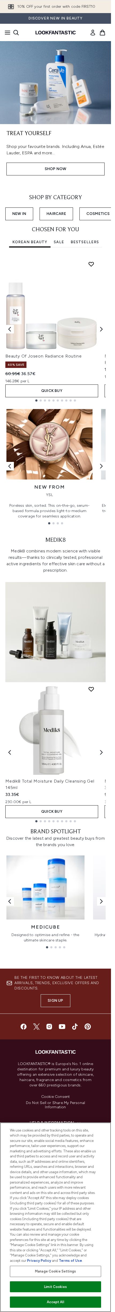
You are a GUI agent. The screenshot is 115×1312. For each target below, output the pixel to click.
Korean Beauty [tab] (29, 242)
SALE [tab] (59, 242)
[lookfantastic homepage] (56, 32)
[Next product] (101, 752)
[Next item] (101, 329)
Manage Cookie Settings (55, 1271)
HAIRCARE (56, 213)
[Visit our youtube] (62, 1026)
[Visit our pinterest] (87, 1026)
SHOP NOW (56, 169)
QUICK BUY (51, 390)
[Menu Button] (6, 32)
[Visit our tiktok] (74, 1026)
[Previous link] (9, 466)
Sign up (55, 1000)
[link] (93, 32)
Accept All (55, 1302)
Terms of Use (70, 1261)
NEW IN (19, 213)
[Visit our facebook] (23, 1026)
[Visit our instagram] (49, 1026)
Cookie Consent (55, 1097)
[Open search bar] (16, 32)
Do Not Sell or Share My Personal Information (55, 1105)
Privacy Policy (39, 1261)
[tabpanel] (55, 329)
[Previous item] (9, 329)
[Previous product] (9, 752)
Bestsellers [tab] (85, 242)
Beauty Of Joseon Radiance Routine (43, 356)
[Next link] (101, 466)
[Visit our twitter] (36, 1026)
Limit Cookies (55, 1287)
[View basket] (102, 32)
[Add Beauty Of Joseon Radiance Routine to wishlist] (91, 264)
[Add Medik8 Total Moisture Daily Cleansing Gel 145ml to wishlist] (91, 689)
